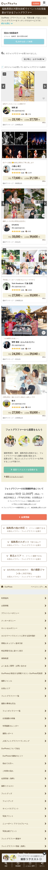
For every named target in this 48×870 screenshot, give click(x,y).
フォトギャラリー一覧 (11, 711)
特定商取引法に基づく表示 (12, 651)
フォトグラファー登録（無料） (13, 846)
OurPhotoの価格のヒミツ (13, 756)
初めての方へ (8, 763)
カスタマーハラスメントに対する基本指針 (18, 636)
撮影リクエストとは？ (15, 477)
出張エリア (5, 688)
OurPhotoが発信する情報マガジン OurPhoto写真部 (21, 673)
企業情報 (4, 606)
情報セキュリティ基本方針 (12, 643)
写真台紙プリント (10, 831)
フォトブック (8, 801)
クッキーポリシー (8, 621)
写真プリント (8, 816)
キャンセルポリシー (9, 628)
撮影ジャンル (6, 681)
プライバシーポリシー (10, 613)
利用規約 (4, 598)
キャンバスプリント (11, 809)
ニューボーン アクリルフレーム (15, 824)
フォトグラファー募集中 (11, 839)
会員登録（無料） (8, 778)
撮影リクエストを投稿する (25, 470)
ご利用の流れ (8, 771)
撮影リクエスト (7, 786)
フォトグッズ (6, 793)
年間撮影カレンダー (11, 726)
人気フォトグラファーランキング (16, 741)
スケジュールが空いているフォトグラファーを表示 (25, 67)
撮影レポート (8, 733)
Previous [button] (3, 86)
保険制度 (4, 658)
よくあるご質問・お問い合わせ (13, 666)
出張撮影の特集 (9, 718)
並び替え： (33, 59)
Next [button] (45, 86)
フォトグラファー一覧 (10, 696)
